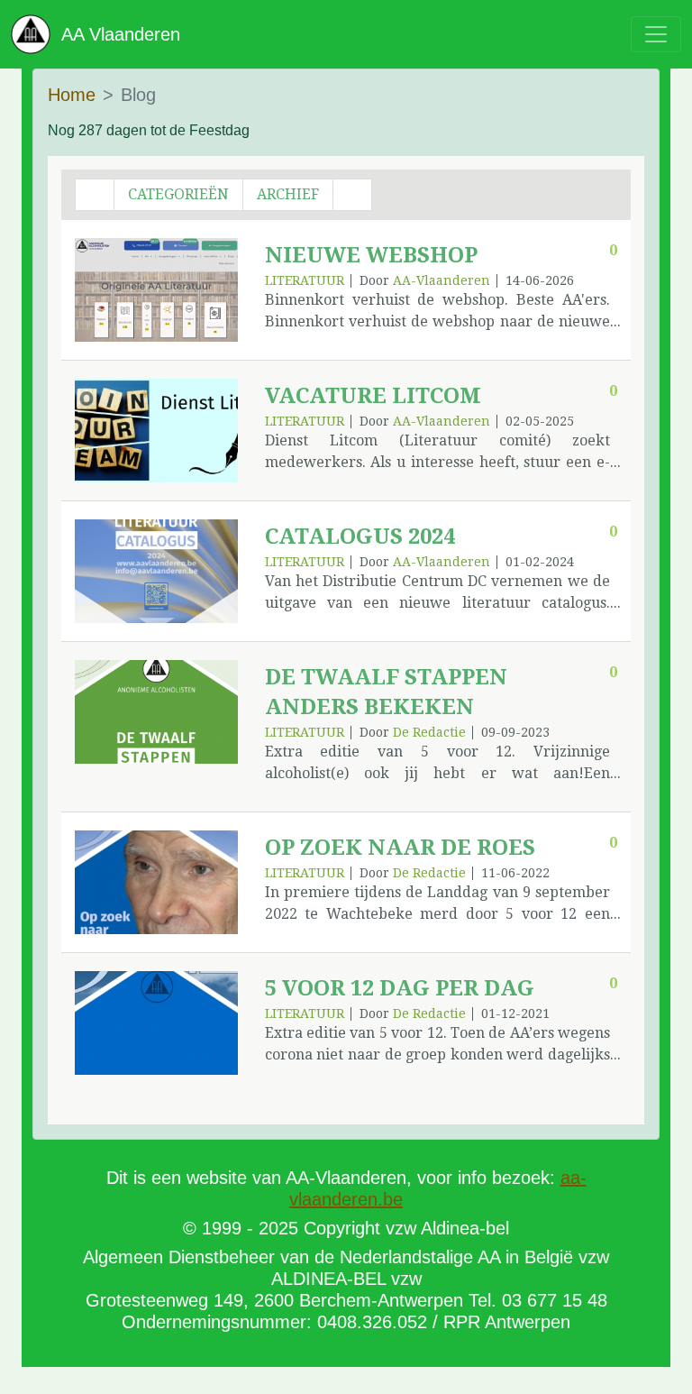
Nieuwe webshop (371, 255)
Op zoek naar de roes (400, 847)
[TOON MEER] (156, 290)
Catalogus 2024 (360, 536)
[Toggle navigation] (656, 34)
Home (72, 95)
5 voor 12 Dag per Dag (399, 988)
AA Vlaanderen (115, 34)
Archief (288, 194)
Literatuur (304, 280)
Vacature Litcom (373, 395)
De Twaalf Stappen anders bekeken (386, 692)
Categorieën (178, 194)
